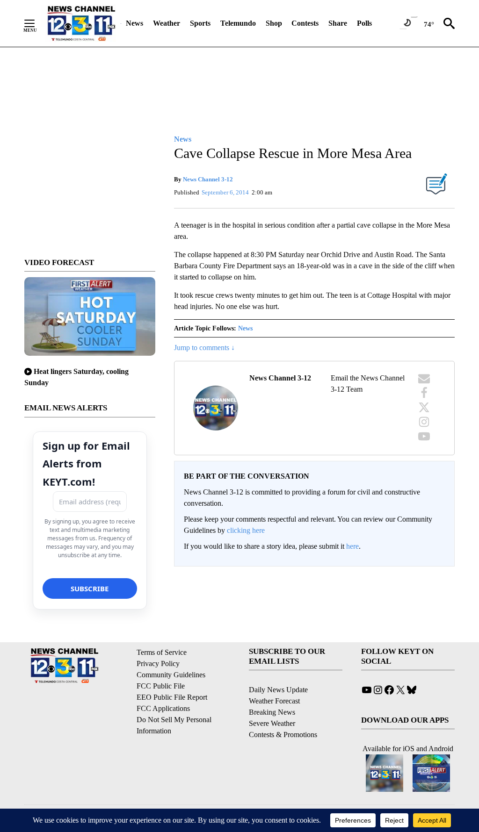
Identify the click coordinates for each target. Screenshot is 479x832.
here (352, 546)
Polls (364, 23)
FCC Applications (163, 708)
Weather (166, 23)
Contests (305, 23)
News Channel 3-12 (208, 179)
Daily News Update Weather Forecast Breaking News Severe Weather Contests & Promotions (283, 712)
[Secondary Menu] (36, 23)
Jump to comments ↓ (204, 347)
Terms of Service (162, 652)
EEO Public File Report (172, 697)
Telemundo (238, 23)
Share (337, 23)
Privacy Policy (158, 663)
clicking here (246, 530)
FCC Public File (161, 686)
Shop (274, 23)
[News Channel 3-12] (81, 23)
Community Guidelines (171, 675)
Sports (200, 23)
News (134, 23)
